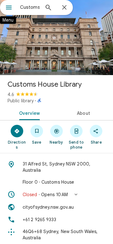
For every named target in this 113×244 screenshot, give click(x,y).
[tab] (28, 112)
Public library (21, 101)
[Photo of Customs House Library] (56, 37)
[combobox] (30, 7)
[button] (56, 194)
